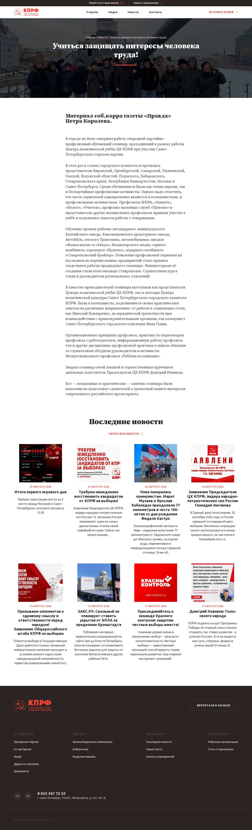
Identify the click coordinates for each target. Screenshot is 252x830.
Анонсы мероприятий (160, 756)
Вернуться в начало (214, 705)
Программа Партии (26, 741)
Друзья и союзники (26, 764)
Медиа (112, 12)
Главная (90, 37)
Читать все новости (124, 433)
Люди (17, 756)
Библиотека (80, 749)
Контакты (155, 12)
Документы (21, 771)
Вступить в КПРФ (221, 12)
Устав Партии (22, 749)
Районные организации (223, 741)
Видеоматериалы (84, 756)
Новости (133, 12)
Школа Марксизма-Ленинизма (92, 741)
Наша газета (154, 749)
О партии (92, 12)
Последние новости (159, 741)
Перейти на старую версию (104, 3)
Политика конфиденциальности (33, 819)
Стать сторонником (220, 749)
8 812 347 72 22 (51, 793)
